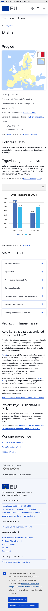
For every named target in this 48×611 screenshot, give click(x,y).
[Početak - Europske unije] (15, 8)
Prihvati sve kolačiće (18, 599)
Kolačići (5, 548)
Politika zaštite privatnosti (12, 541)
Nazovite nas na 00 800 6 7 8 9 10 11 (16, 506)
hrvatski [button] (32, 8)
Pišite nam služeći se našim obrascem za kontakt (21, 513)
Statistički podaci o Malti (11, 447)
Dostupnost (6, 551)
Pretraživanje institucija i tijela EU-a (16, 562)
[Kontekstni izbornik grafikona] (43, 187)
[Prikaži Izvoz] (28, 234)
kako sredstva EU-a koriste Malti (31, 426)
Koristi (4, 355)
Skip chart (15, 187)
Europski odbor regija (13, 304)
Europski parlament (12, 264)
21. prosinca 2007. (36, 117)
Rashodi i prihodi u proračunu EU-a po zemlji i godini (23, 397)
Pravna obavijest (8, 544)
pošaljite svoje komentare (20, 475)
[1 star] (4, 468)
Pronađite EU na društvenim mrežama (17, 527)
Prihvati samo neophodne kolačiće (23, 606)
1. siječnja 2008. (29, 112)
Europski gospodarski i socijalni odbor (20, 296)
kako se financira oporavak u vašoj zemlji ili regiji (21, 428)
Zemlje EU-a (9, 26)
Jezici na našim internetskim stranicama (17, 538)
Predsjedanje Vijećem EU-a (15, 280)
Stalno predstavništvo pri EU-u (17, 313)
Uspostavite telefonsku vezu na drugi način (19, 509)
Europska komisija (12, 288)
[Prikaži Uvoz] (20, 234)
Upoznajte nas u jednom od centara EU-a (18, 516)
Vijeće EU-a (9, 272)
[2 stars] (6, 468)
